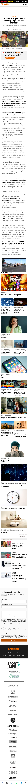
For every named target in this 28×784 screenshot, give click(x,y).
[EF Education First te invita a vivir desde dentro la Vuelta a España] (6, 544)
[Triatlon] (5, 4)
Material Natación (14, 573)
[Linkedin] (11, 783)
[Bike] (13, 746)
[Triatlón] (13, 730)
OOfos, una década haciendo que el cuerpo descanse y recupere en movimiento (19, 566)
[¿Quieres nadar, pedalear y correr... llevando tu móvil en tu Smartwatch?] (6, 555)
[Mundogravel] (13, 778)
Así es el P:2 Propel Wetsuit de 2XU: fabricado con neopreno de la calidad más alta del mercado (19, 578)
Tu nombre (4, 599)
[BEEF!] (13, 767)
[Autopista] (13, 685)
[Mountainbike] (4, 1)
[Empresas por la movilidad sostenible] (14, 676)
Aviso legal (18, 655)
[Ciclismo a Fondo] (13, 741)
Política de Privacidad (18, 620)
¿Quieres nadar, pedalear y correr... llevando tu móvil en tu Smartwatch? (19, 556)
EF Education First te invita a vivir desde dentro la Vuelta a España (18, 546)
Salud (13, 562)
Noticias (14, 16)
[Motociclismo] (13, 715)
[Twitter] (7, 783)
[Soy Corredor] (19, 1)
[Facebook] (2, 783)
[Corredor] (13, 726)
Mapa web (23, 655)
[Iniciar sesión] (23, 4)
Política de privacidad (11, 655)
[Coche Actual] (12, 691)
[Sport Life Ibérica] (14, 665)
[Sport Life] (13, 720)
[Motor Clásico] (13, 701)
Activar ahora (9, 57)
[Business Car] (13, 697)
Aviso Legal (10, 620)
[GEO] (13, 772)
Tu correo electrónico (6, 604)
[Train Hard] (13, 756)
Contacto (4, 655)
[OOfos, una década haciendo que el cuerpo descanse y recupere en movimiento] (6, 564)
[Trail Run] (13, 734)
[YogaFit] (13, 737)
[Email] (25, 783)
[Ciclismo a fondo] (10, 1)
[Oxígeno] (13, 751)
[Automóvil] (13, 706)
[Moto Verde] (13, 710)
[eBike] (13, 762)
